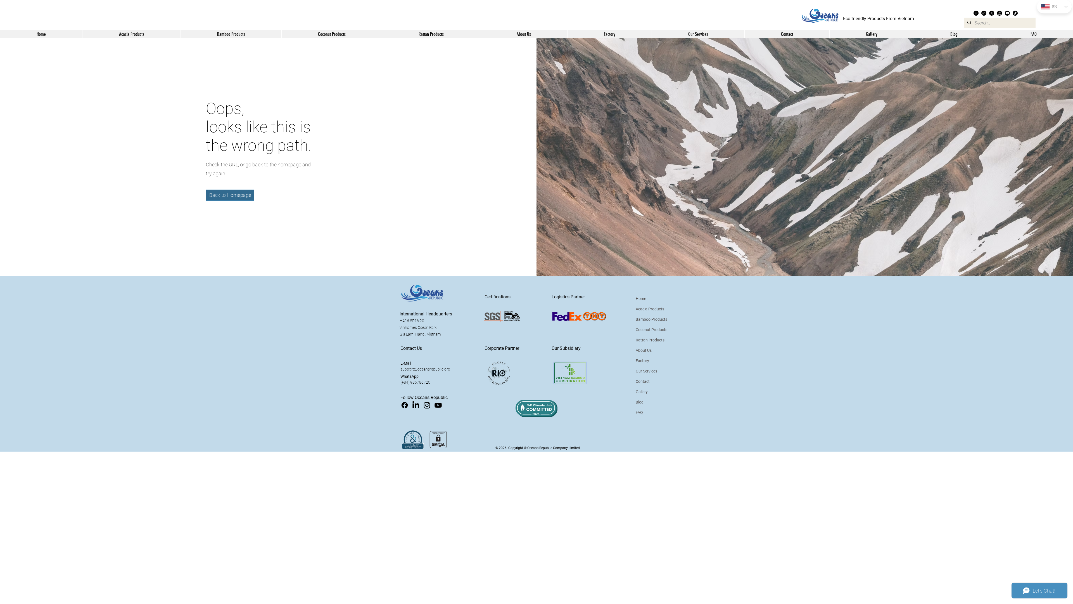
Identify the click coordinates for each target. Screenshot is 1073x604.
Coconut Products (651, 329)
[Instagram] (999, 13)
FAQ (639, 412)
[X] (991, 13)
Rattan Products (650, 340)
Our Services (646, 371)
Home (641, 298)
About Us (644, 350)
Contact (643, 381)
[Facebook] (976, 13)
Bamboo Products (651, 319)
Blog (640, 402)
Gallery (642, 392)
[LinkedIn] (983, 13)
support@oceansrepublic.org (425, 369)
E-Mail (405, 363)
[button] (523, 34)
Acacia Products (650, 309)
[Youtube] (1007, 13)
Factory (642, 360)
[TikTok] (1015, 13)
